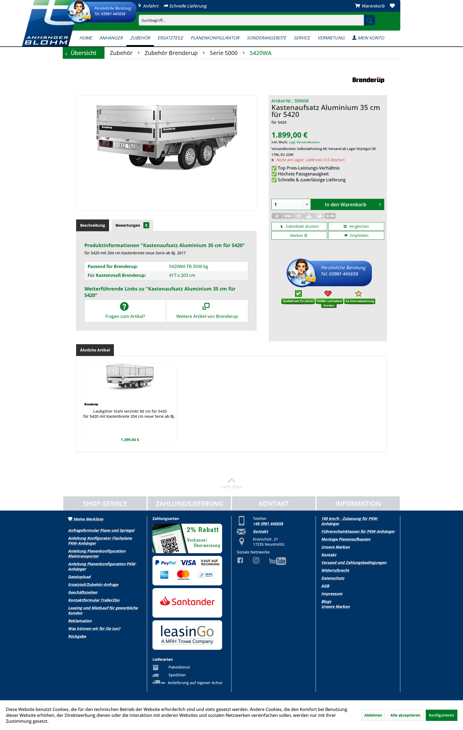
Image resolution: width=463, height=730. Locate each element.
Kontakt (260, 531)
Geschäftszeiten (82, 592)
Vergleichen (358, 226)
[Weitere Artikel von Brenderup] (368, 80)
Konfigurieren (441, 715)
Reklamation (80, 620)
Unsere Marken (335, 546)
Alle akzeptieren (405, 715)
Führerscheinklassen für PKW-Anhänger (358, 531)
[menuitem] (289, 15)
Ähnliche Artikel (95, 350)
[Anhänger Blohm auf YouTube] (273, 561)
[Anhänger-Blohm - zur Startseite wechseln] (51, 23)
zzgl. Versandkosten (304, 142)
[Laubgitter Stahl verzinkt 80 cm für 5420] (129, 382)
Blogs (326, 601)
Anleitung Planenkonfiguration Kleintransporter (96, 553)
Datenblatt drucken (302, 226)
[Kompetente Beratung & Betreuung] (101, 12)
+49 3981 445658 (268, 523)
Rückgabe (77, 636)
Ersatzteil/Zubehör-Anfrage (93, 584)
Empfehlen (358, 235)
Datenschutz (332, 578)
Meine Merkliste (87, 519)
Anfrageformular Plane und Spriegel (101, 530)
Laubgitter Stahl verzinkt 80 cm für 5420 (130, 411)
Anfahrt (150, 6)
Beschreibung (92, 225)
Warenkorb (372, 6)
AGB (325, 585)
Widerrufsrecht (335, 570)
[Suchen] (369, 20)
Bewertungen (131, 225)
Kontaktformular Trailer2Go (94, 600)
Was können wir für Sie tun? (94, 628)
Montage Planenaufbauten (345, 539)
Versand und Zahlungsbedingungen (353, 562)
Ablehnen (373, 715)
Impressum (331, 593)
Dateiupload (79, 576)
